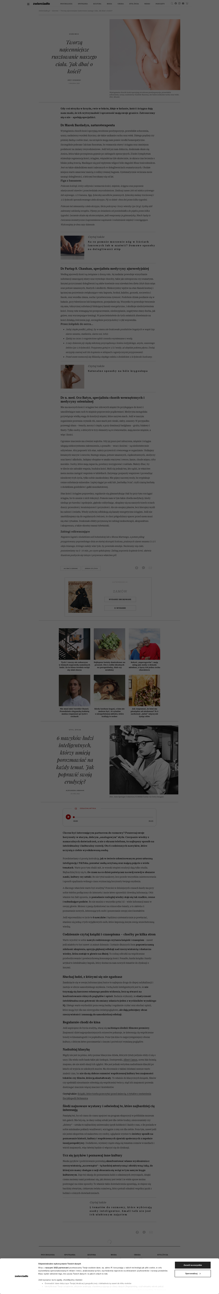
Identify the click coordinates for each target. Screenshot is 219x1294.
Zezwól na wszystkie (193, 1265)
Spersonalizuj (191, 1273)
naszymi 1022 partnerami (57, 1268)
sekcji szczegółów (144, 1290)
